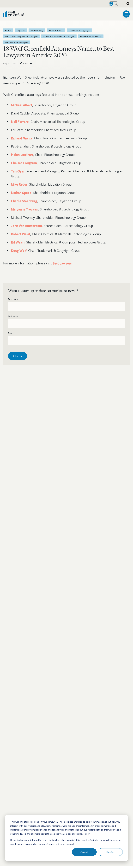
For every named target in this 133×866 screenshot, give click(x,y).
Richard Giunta (21, 138)
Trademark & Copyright (79, 30)
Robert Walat (20, 233)
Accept (84, 852)
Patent (8, 30)
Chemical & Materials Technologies (59, 36)
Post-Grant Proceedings (91, 36)
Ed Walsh (17, 242)
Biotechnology (36, 30)
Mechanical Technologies (16, 42)
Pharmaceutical (56, 30)
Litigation (21, 30)
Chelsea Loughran (24, 162)
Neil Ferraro (20, 121)
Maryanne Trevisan (24, 209)
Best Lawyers (62, 263)
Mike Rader (19, 184)
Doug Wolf (18, 250)
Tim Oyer (18, 171)
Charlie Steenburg (24, 200)
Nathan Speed (21, 192)
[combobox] (127, 3)
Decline (110, 852)
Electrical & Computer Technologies (21, 36)
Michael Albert (21, 104)
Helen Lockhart (22, 154)
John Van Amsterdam (26, 225)
